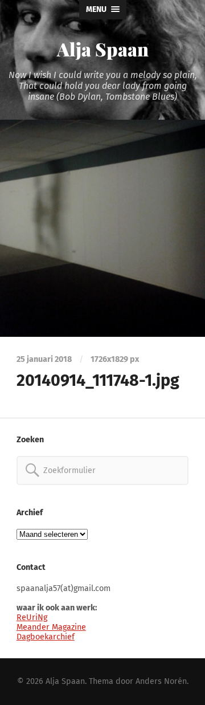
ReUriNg (32, 617)
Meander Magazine (51, 627)
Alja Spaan (103, 48)
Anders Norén (161, 681)
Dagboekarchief (46, 637)
